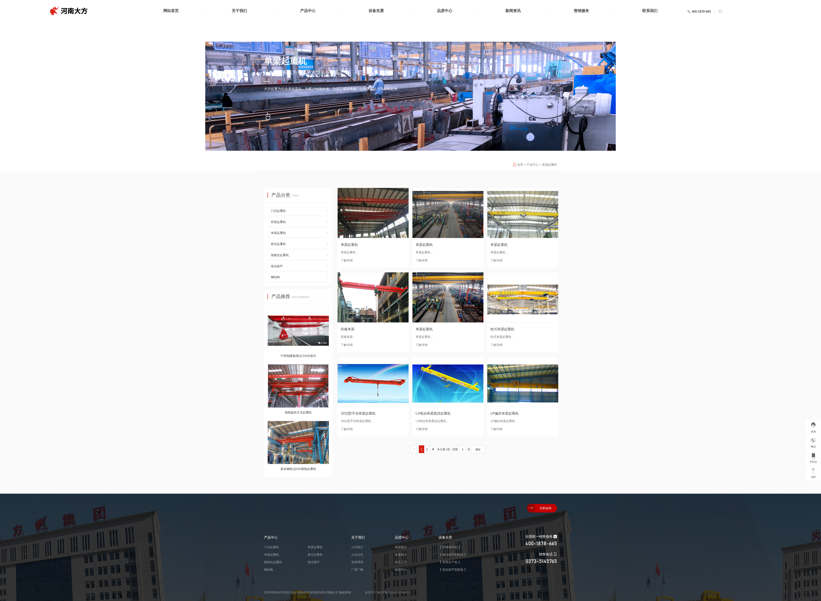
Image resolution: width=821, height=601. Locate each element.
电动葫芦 (277, 266)
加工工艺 (401, 562)
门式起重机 (278, 211)
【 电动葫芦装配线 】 (453, 554)
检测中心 (401, 569)
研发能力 (401, 547)
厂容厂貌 (357, 569)
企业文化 (357, 554)
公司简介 (357, 547)
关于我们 (358, 537)
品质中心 (402, 537)
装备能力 (401, 554)
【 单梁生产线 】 (450, 562)
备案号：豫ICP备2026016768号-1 (388, 592)
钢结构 (275, 277)
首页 (520, 164)
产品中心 (533, 164)
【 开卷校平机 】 (450, 547)
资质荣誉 (357, 562)
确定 (478, 449)
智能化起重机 (280, 255)
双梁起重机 (278, 222)
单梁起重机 (549, 164)
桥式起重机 (278, 244)
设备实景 (445, 537)
